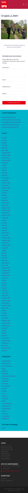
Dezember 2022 (6, 238)
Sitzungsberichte (6, 406)
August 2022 (5, 248)
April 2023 (4, 228)
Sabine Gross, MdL (6, 446)
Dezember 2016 (6, 340)
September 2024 (6, 188)
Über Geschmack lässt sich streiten (11, 120)
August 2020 (5, 308)
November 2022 (6, 240)
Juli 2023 (4, 220)
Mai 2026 (4, 143)
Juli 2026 (4, 138)
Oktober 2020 (5, 303)
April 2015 (4, 350)
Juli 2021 (4, 280)
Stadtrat (4, 411)
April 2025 (4, 173)
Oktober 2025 (5, 158)
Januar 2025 (5, 180)
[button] (23, 4)
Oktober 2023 (5, 213)
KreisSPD (4, 388)
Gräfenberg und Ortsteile (8, 376)
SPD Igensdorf (4, 451)
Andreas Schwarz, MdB (7, 449)
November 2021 (6, 270)
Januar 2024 (5, 205)
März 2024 (4, 200)
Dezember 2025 (6, 153)
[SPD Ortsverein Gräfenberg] (4, 4)
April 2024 (4, 198)
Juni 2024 (4, 193)
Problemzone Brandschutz (9, 117)
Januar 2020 (5, 318)
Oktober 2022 (5, 243)
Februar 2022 (5, 263)
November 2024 (6, 183)
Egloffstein (4, 371)
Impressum (4, 478)
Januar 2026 (5, 150)
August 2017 (5, 328)
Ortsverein (4, 396)
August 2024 (5, 190)
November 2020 (6, 300)
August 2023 (5, 218)
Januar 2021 (5, 295)
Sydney (18, 490)
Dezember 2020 (6, 298)
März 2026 (4, 148)
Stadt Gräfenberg (5, 458)
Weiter (3, 428)
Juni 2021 (4, 283)
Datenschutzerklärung (6, 480)
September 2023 (6, 215)
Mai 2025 (4, 170)
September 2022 (6, 245)
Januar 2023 (5, 235)
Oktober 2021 (5, 273)
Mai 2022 (4, 255)
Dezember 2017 (6, 320)
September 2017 (6, 325)
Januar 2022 (5, 265)
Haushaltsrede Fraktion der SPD (10, 127)
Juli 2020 (4, 310)
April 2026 (4, 145)
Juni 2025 (4, 168)
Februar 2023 (5, 233)
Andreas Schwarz (6, 361)
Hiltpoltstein (5, 381)
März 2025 (4, 175)
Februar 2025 (5, 178)
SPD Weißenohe (5, 453)
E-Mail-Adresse (6, 86)
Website (4, 93)
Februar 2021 (5, 293)
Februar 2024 (5, 203)
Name (4, 80)
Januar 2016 (5, 345)
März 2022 (4, 260)
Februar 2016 (5, 343)
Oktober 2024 (5, 185)
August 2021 (5, 278)
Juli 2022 (4, 250)
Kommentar (5, 67)
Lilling (3, 393)
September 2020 (6, 305)
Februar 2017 (5, 338)
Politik (3, 401)
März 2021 (4, 290)
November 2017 (6, 323)
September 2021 (6, 275)
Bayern (4, 368)
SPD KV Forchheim (6, 455)
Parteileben (5, 398)
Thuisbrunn (5, 413)
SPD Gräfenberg (6, 408)
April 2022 (4, 258)
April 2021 (4, 288)
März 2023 (4, 230)
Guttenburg (5, 378)
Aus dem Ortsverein (7, 366)
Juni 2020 (4, 313)
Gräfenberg (5, 373)
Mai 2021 (4, 285)
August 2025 (5, 163)
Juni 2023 (4, 223)
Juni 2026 (4, 140)
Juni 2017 (4, 330)
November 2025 (6, 155)
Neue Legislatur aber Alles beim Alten (11, 122)
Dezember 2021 (6, 268)
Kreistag (4, 391)
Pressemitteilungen (7, 403)
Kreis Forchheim (6, 386)
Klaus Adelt (5, 383)
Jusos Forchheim (5, 457)
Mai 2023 (4, 225)
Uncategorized (6, 416)
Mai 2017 (4, 333)
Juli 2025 (4, 165)
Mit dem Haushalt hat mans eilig (10, 125)
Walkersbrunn (5, 418)
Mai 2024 (4, 195)
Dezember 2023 (6, 208)
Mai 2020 (4, 315)
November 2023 (6, 210)
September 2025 (6, 160)
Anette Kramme (6, 363)
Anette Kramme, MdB (6, 448)
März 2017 (4, 335)
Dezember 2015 (6, 348)
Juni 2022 (4, 253)
